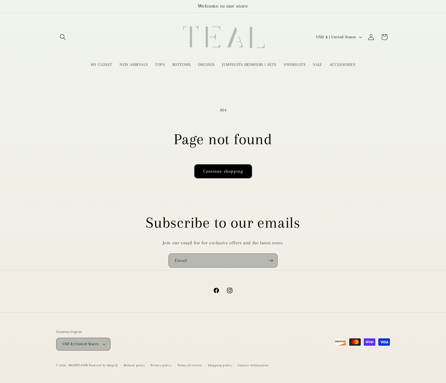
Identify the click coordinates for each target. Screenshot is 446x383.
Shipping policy (220, 365)
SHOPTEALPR (78, 365)
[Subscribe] (270, 260)
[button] (62, 37)
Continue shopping (223, 171)
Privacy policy (160, 365)
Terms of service (189, 365)
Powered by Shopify (103, 365)
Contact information (253, 365)
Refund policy (134, 365)
